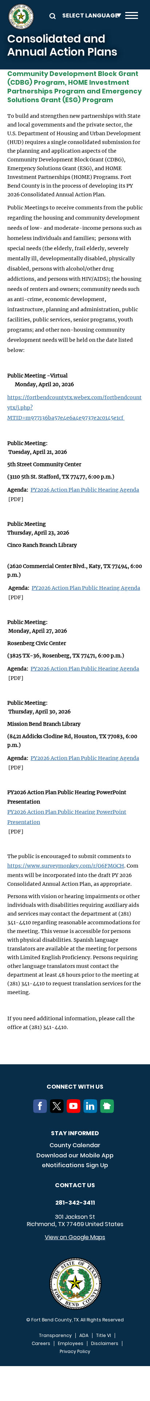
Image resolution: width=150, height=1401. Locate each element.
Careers (41, 1343)
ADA (83, 1335)
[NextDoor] (108, 1110)
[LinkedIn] (91, 1110)
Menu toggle (131, 16)
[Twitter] (58, 1110)
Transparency (55, 1335)
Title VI (103, 1335)
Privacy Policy (75, 1351)
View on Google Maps (75, 1237)
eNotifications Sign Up (75, 1165)
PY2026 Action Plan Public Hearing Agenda (85, 490)
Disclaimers (104, 1343)
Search (51, 15)
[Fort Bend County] (21, 17)
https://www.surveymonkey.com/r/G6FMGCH (65, 865)
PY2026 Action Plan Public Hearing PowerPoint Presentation (66, 817)
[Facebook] (41, 1110)
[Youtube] (75, 1110)
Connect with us (75, 1086)
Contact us (75, 1185)
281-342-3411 (75, 1202)
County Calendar (75, 1145)
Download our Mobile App (75, 1155)
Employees (70, 1343)
